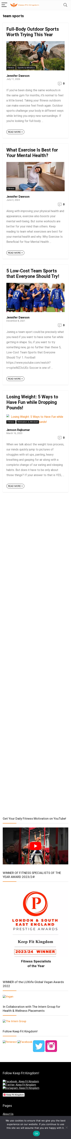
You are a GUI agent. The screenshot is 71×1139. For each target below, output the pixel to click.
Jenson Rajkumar (18, 430)
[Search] (65, 5)
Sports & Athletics (26, 68)
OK (36, 1133)
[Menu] (4, 5)
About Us (8, 1113)
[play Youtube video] (35, 845)
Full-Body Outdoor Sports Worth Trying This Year (32, 32)
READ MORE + (15, 132)
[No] (66, 1127)
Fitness (10, 68)
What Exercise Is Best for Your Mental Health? (32, 152)
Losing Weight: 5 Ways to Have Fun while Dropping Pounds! (32, 402)
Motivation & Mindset (27, 422)
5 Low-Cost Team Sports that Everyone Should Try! (32, 273)
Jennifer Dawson (17, 76)
